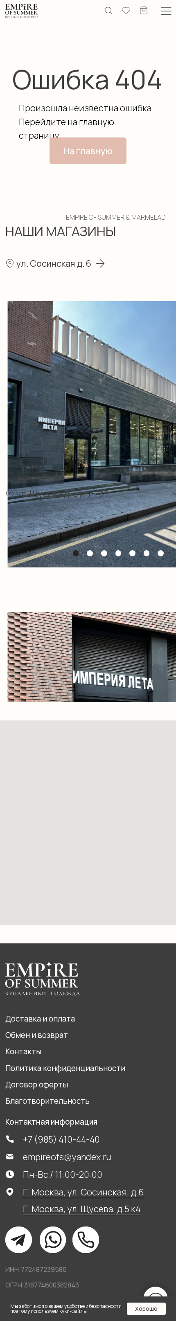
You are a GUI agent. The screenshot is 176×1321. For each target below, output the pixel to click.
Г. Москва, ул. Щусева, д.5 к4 (81, 1209)
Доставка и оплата (40, 1018)
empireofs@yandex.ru (67, 1157)
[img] (21, 11)
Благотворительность (47, 1101)
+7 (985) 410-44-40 (61, 1139)
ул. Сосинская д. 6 (53, 263)
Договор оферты (36, 1084)
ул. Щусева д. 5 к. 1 (53, 494)
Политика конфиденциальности (65, 1068)
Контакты (23, 1051)
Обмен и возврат (36, 1035)
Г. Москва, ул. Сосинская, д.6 (83, 1192)
